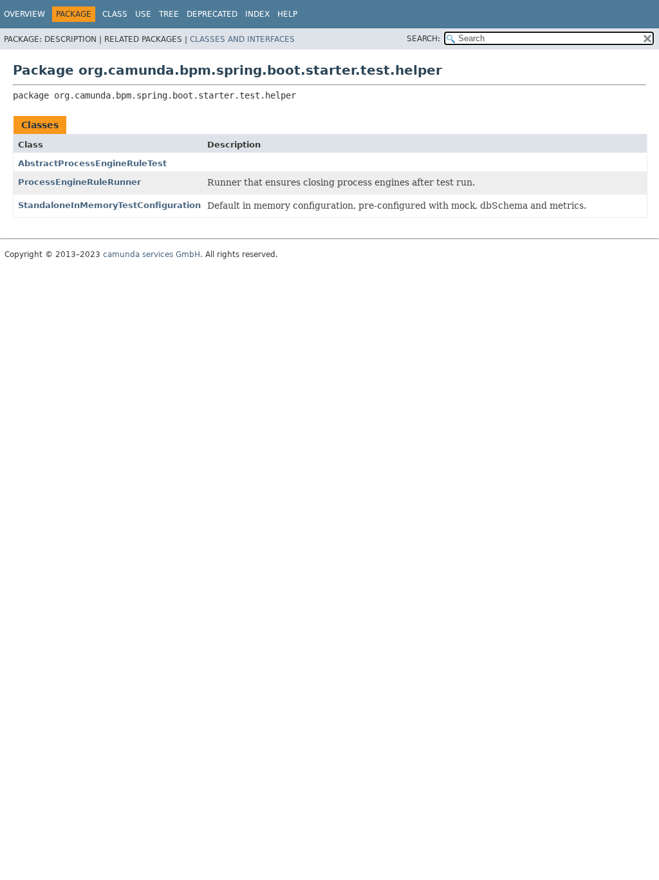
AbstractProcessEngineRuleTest (92, 163)
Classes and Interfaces (242, 39)
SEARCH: (423, 38)
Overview (24, 14)
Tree (169, 14)
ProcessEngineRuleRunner (79, 182)
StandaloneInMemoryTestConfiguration (109, 205)
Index (257, 14)
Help (287, 14)
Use (143, 14)
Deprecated (212, 14)
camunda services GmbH (151, 254)
